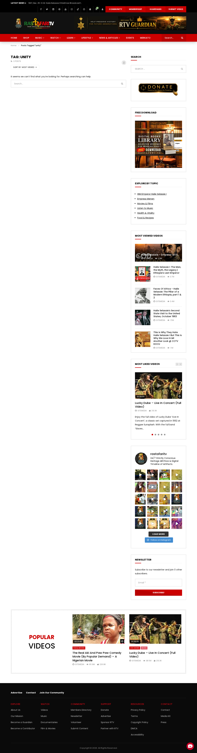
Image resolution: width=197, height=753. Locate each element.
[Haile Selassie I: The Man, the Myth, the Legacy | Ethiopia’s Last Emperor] (142, 274)
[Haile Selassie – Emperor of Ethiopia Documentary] (158, 253)
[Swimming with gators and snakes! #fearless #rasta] (152, 487)
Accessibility (137, 734)
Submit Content (79, 728)
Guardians (155, 9)
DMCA (134, 728)
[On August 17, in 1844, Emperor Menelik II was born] (140, 499)
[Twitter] (47, 9)
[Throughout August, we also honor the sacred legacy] (164, 499)
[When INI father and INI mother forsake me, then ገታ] (140, 523)
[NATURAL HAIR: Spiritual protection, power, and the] (152, 474)
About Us (15, 709)
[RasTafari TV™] (34, 23)
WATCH (54, 37)
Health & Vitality (145, 213)
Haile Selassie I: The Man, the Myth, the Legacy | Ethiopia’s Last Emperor (167, 269)
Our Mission (17, 716)
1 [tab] (152, 434)
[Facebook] (41, 9)
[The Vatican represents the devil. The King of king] (140, 474)
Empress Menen (145, 198)
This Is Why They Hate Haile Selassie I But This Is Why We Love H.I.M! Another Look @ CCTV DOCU (167, 338)
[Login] (102, 9)
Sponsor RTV (107, 722)
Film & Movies (78, 648)
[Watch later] (84, 9)
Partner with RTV (109, 728)
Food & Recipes (145, 217)
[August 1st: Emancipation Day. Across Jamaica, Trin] (152, 511)
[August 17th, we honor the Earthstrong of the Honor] (152, 499)
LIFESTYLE (86, 37)
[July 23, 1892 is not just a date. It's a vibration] (176, 523)
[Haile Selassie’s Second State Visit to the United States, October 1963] (142, 317)
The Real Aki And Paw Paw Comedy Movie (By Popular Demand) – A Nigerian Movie (96, 656)
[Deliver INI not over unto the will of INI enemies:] (176, 499)
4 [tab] (161, 434)
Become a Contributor (23, 728)
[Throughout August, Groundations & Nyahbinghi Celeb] (176, 487)
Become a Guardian (21, 722)
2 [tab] (155, 434)
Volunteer (76, 722)
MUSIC (38, 37)
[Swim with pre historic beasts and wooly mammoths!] (140, 487)
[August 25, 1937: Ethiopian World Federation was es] (176, 474)
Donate (105, 709)
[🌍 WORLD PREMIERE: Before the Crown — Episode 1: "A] (164, 523)
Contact (31, 692)
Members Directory (81, 709)
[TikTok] (78, 9)
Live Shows (134, 648)
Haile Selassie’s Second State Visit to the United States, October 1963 (166, 313)
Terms (134, 716)
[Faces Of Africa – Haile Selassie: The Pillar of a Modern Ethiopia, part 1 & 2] (142, 295)
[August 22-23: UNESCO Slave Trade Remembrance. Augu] (164, 487)
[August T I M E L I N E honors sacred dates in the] (164, 511)
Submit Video (176, 9)
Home (13, 45)
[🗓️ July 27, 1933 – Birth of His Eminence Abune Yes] (176, 511)
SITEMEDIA (148, 258)
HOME (14, 37)
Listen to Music (145, 208)
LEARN (70, 37)
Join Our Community (52, 692)
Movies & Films (145, 203)
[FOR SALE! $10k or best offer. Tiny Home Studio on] (164, 474)
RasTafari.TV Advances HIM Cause (44, 3)
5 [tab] (164, 434)
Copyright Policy (139, 722)
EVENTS (130, 37)
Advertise (16, 692)
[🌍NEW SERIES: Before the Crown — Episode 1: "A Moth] (152, 523)
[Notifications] (90, 9)
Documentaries (49, 722)
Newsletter (76, 716)
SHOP (26, 37)
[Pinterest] (59, 9)
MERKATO (145, 37)
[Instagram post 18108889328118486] (140, 511)
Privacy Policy (138, 709)
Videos (44, 709)
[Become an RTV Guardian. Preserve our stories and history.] (130, 23)
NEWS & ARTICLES (108, 37)
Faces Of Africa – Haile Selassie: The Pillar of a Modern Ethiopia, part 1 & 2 (167, 293)
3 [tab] (158, 434)
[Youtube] (65, 9)
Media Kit (166, 716)
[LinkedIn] (53, 9)
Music (44, 716)
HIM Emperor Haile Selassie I (152, 194)
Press (163, 722)
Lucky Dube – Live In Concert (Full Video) (158, 405)
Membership (135, 9)
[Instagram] (71, 9)
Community (115, 9)
